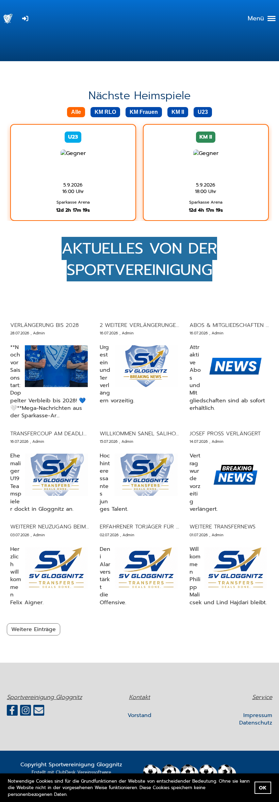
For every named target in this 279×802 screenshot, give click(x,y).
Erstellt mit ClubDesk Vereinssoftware (71, 772)
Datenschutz (255, 723)
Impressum (257, 715)
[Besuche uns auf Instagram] (25, 712)
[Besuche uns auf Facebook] (12, 712)
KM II (177, 112)
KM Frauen (144, 112)
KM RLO (105, 112)
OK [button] (262, 787)
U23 (203, 112)
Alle (76, 112)
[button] (70, 795)
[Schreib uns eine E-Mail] (38, 712)
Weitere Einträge (33, 629)
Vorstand (139, 715)
